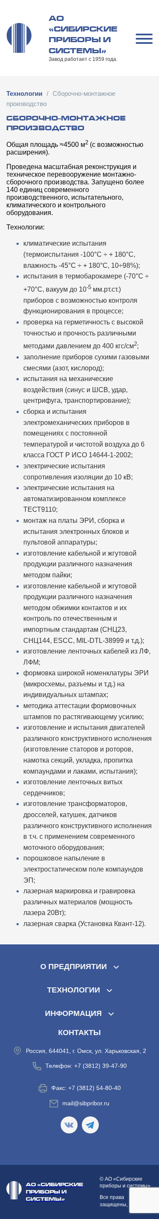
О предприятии (73, 966)
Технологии (73, 990)
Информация (73, 1013)
